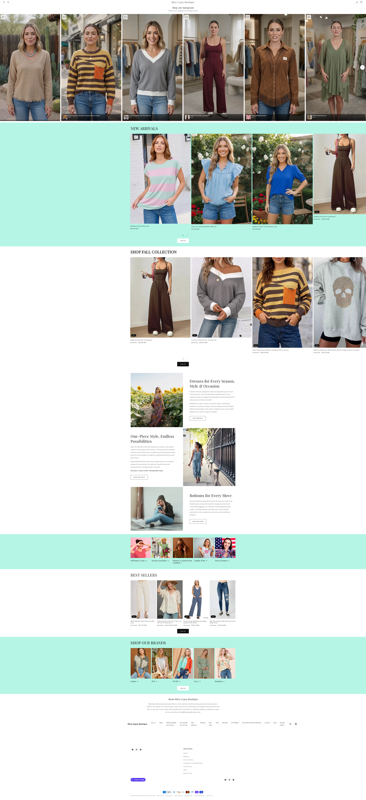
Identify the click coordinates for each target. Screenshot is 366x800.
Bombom (218, 681)
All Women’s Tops (138, 561)
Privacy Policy (187, 766)
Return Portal (187, 773)
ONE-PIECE (210, 724)
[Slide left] (179, 235)
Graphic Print (199, 561)
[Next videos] (362, 67)
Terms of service (179, 795)
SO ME (175, 681)
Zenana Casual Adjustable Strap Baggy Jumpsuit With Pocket (195, 621)
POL (153, 681)
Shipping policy (188, 795)
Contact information (199, 795)
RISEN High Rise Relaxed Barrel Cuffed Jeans (143, 621)
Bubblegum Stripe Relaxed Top (139, 226)
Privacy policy (169, 795)
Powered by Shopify (150, 795)
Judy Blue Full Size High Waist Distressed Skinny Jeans (222, 621)
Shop (152, 723)
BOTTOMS (225, 723)
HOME (161, 723)
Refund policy (160, 795)
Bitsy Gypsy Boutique (139, 795)
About (185, 770)
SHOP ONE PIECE (139, 477)
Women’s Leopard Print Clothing (182, 562)
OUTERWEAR (235, 723)
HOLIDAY (267, 723)
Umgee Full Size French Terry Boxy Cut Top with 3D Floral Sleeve (169, 621)
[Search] (290, 724)
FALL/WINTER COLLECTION (184, 724)
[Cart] (296, 724)
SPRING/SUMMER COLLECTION (171, 724)
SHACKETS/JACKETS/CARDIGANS (251, 723)
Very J (196, 681)
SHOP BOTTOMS (198, 521)
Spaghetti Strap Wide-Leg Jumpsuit (141, 340)
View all (183, 240)
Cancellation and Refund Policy (193, 763)
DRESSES (202, 723)
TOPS (217, 723)
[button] (4, 2)
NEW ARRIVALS (194, 724)
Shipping (186, 756)
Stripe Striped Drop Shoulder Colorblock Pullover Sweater (270, 350)
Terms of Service (188, 760)
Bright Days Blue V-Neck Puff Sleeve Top (264, 226)
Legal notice (209, 795)
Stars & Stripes (221, 561)
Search (185, 753)
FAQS (275, 723)
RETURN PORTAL (282, 724)
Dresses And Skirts (159, 561)
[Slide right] (187, 235)
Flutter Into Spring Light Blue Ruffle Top (203, 226)
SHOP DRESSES (198, 418)
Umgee (133, 681)
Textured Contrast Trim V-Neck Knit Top (204, 340)
